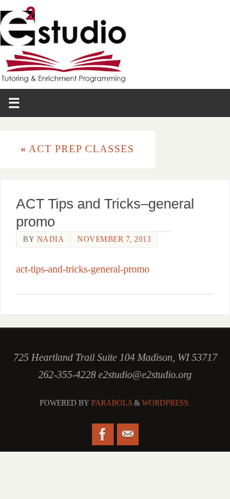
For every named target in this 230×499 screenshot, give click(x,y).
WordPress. (166, 403)
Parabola (111, 403)
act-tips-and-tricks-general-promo (83, 269)
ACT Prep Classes (77, 149)
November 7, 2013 (114, 239)
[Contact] (128, 434)
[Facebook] (103, 434)
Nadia (51, 239)
